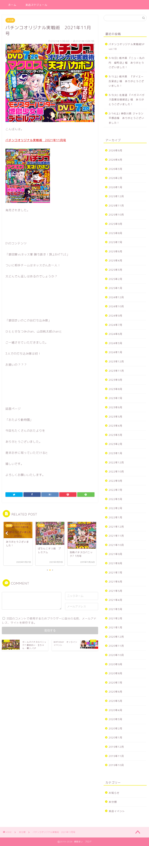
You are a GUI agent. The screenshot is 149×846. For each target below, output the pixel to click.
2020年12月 (116, 636)
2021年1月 (115, 627)
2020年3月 (115, 719)
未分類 (10, 20)
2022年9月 (115, 480)
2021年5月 (115, 591)
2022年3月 (115, 499)
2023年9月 (115, 379)
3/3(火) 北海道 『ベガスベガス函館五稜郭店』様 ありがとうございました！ (127, 99)
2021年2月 (115, 618)
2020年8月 (115, 673)
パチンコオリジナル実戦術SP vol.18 (126, 46)
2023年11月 (116, 370)
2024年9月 (115, 315)
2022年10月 (116, 471)
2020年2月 (115, 728)
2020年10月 (116, 655)
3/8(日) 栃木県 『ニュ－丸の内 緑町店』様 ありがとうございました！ (127, 62)
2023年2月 (115, 444)
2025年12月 (116, 196)
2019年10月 (116, 765)
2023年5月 (115, 416)
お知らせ (114, 793)
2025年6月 (115, 251)
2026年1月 (115, 187)
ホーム (12, 5)
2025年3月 (115, 269)
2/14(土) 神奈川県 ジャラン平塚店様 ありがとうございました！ (126, 118)
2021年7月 (115, 572)
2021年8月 (115, 563)
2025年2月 (115, 279)
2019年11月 (116, 756)
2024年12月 (116, 297)
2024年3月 (115, 343)
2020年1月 (115, 737)
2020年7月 (115, 682)
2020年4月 (115, 710)
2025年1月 (115, 288)
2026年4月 (115, 159)
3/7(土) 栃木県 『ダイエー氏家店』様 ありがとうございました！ (126, 81)
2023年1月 (115, 453)
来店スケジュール (36, 5)
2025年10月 (116, 214)
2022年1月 (115, 517)
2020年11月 (116, 645)
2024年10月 (116, 306)
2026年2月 (115, 178)
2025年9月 (115, 224)
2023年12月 (116, 361)
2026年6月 (115, 150)
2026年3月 (115, 169)
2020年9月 (115, 664)
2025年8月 (115, 233)
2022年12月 (116, 462)
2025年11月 (116, 205)
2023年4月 (115, 425)
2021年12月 (116, 526)
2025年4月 (115, 260)
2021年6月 (115, 581)
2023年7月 (115, 398)
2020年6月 (115, 691)
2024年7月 (115, 325)
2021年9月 (115, 554)
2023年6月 (115, 407)
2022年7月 (115, 490)
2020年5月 (115, 701)
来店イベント (117, 811)
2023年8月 (115, 389)
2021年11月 (116, 535)
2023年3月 (115, 435)
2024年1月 (115, 352)
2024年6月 (115, 334)
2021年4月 (115, 600)
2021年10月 (116, 545)
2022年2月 (115, 508)
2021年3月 (115, 609)
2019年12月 (116, 746)
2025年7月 (115, 242)
